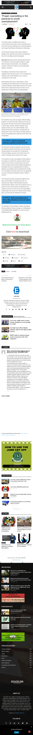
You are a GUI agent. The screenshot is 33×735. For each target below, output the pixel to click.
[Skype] (19, 309)
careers (8, 271)
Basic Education (5, 525)
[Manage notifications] (29, 731)
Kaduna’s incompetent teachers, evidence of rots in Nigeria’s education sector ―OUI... (20, 626)
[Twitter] (26, 309)
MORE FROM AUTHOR (19, 316)
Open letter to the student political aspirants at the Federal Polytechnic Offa (24, 279)
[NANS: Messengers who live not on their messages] (5, 619)
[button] (31, 7)
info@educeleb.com (19, 713)
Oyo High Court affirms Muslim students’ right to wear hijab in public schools (20, 329)
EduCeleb (5, 24)
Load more (16, 508)
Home (3, 11)
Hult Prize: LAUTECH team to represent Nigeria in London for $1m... (24, 529)
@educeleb (16, 560)
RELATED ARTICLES (7, 316)
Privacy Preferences (17, 729)
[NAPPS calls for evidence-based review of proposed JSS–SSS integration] (5, 337)
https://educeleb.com (16, 298)
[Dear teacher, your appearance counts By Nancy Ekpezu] (9, 538)
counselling (13, 271)
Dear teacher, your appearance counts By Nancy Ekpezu (7, 546)
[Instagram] (10, 309)
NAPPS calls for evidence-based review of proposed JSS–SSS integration (19, 336)
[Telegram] (23, 309)
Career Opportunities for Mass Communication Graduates (8, 279)
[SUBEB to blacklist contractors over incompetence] (9, 522)
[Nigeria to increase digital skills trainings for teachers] (5, 496)
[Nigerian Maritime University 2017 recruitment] (24, 538)
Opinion (3, 542)
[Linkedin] (13, 309)
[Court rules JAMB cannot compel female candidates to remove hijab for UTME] (5, 322)
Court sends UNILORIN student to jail (19, 487)
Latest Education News (10, 11)
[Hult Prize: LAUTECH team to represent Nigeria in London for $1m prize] (24, 522)
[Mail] (16, 309)
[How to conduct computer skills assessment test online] (5, 612)
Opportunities (20, 542)
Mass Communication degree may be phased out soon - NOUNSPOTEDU (18, 351)
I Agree (16, 732)
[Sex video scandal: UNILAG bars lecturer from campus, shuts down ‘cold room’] (5, 481)
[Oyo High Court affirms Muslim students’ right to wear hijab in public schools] (5, 329)
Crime (3, 331)
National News (20, 11)
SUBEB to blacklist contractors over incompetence (6, 529)
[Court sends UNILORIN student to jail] (5, 489)
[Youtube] (26, 723)
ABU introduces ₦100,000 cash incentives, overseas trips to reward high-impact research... (20, 572)
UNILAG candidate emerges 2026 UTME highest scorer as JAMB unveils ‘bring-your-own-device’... (20, 587)
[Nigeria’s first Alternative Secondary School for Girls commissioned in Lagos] (5, 580)
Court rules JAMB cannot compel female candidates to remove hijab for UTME (20, 322)
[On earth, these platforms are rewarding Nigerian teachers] (5, 503)
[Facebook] (7, 309)
